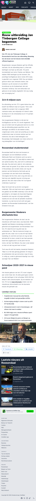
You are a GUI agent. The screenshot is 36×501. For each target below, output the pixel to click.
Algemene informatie (7, 420)
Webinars (3, 447)
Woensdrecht (5, 474)
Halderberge (4, 478)
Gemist (11, 7)
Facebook (8, 349)
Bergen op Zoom (5, 469)
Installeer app (5, 437)
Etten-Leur (4, 471)
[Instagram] (27, 498)
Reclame (3, 443)
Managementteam (6, 430)
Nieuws (3, 7)
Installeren (30, 411)
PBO (2, 427)
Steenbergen (4, 481)
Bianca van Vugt (11, 49)
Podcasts (24, 7)
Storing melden (5, 456)
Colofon (3, 425)
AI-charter (4, 434)
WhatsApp (19, 349)
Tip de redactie (5, 453)
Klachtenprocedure (6, 460)
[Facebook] (22, 498)
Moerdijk (3, 476)
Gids (17, 7)
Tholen (3, 483)
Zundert (3, 488)
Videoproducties (5, 445)
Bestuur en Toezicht (6, 423)
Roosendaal (6, 32)
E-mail (7, 353)
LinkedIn (30, 349)
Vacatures (4, 458)
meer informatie (17, 282)
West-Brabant (5, 490)
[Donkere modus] (34, 498)
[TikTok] (30, 498)
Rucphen (3, 485)
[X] (24, 498)
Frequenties (4, 432)
